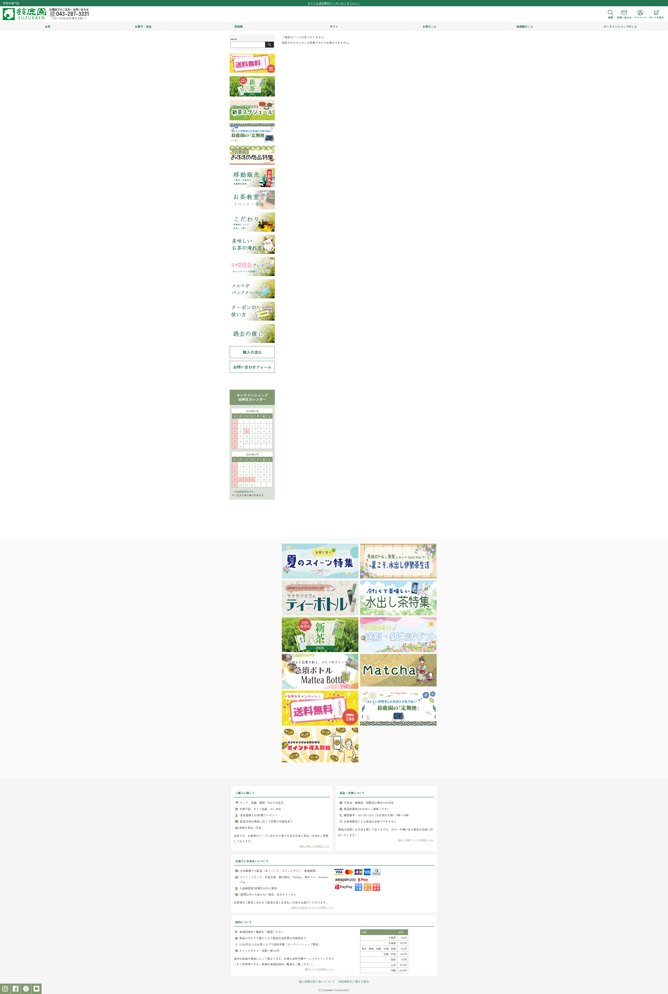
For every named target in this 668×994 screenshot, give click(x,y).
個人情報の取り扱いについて (317, 981)
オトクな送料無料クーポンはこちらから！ (334, 3)
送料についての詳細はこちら (319, 969)
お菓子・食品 (143, 26)
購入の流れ (252, 352)
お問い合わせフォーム (252, 367)
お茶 (47, 26)
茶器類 (238, 26)
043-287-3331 (72, 13)
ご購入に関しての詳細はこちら (314, 846)
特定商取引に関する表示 (354, 981)
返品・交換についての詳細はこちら (416, 840)
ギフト (334, 26)
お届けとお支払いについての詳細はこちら (312, 907)
